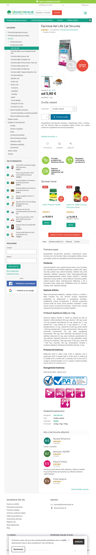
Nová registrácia (13, 271)
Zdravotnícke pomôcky (18, 138)
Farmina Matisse (17, 75)
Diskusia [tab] (69, 242)
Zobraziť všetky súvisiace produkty (65, 235)
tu (52, 543)
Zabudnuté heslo (13, 274)
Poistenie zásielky (13, 510)
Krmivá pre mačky (16, 45)
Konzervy (14, 88)
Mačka (56, 421)
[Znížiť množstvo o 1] (49, 118)
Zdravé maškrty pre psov (19, 110)
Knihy (12, 132)
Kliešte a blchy (13, 119)
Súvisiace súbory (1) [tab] (56, 242)
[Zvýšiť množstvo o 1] (49, 115)
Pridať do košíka (62, 117)
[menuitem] (16, 20)
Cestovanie (14, 148)
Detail (46, 223)
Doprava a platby (45, 5)
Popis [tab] (44, 242)
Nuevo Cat (14, 85)
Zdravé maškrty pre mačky (19, 116)
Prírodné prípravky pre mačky (18, 36)
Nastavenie (18, 549)
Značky (10, 154)
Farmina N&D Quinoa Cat (20, 56)
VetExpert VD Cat (17, 103)
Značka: (49, 32)
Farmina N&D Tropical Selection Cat (23, 72)
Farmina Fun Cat (17, 107)
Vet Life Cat (15, 48)
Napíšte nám (11, 522)
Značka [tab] (77, 242)
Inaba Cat (14, 82)
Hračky (12, 126)
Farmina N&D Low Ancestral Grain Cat (23, 52)
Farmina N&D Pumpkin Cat (20, 59)
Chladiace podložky (17, 144)
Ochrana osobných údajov (16, 513)
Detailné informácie (48, 136)
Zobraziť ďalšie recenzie (79, 489)
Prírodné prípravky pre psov (18, 32)
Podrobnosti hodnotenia (69, 30)
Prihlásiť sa (14, 266)
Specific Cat (15, 78)
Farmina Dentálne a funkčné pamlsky (24, 113)
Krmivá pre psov (16, 42)
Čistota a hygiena (16, 129)
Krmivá (10, 39)
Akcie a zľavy (12, 151)
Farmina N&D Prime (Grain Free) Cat (24, 63)
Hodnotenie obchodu (14, 519)
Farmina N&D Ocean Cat (19, 66)
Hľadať (57, 13)
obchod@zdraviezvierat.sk (63, 504)
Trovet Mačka (16, 100)
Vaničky (14, 94)
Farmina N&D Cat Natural (20, 69)
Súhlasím (79, 542)
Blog (8, 528)
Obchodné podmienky (14, 507)
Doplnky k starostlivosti (16, 122)
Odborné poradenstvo (15, 516)
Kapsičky (14, 91)
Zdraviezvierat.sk (60, 508)
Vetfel (13, 97)
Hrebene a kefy (15, 141)
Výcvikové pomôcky (17, 135)
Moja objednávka (13, 525)
